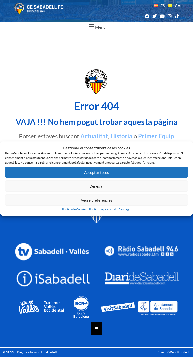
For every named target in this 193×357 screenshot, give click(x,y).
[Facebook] (147, 16)
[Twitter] (154, 16)
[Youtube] (162, 16)
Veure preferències (96, 200)
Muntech (183, 352)
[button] (96, 26)
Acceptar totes (96, 172)
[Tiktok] (177, 16)
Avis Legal (124, 209)
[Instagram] (170, 16)
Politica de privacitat (102, 209)
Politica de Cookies (74, 209)
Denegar (96, 186)
